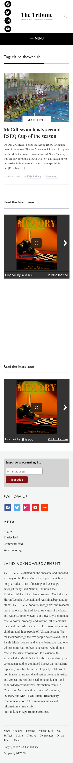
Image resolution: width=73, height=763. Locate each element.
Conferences (46, 735)
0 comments (52, 176)
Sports (19, 735)
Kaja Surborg (34, 176)
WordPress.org (13, 550)
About (16, 740)
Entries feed (11, 537)
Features (30, 731)
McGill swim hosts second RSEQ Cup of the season (32, 132)
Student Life (46, 731)
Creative (31, 735)
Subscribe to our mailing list (23, 462)
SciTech (8, 735)
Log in (8, 531)
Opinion (17, 731)
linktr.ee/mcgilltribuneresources (29, 711)
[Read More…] (16, 168)
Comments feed (13, 544)
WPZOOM (21, 753)
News (7, 731)
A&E (59, 731)
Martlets (36, 120)
